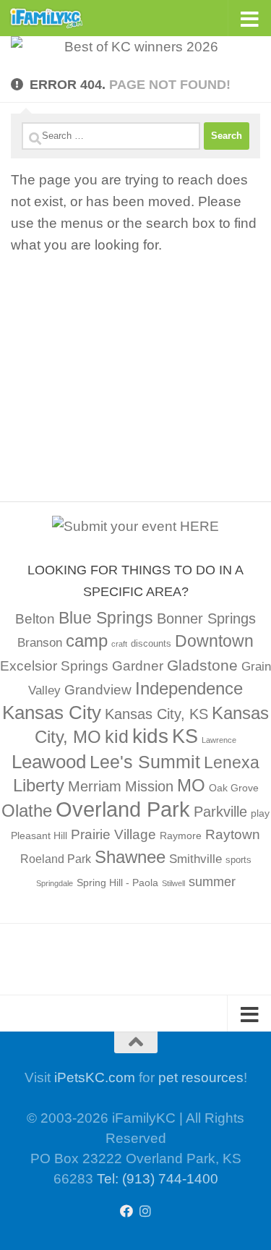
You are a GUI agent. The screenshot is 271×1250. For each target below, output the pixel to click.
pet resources (201, 1077)
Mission (149, 786)
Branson (39, 643)
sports (238, 860)
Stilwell (173, 883)
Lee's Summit (145, 762)
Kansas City (51, 712)
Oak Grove (234, 788)
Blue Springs (106, 617)
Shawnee (130, 857)
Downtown (214, 641)
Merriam (94, 786)
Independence (189, 688)
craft (119, 643)
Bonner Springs (206, 618)
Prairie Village (113, 834)
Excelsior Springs (54, 665)
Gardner (137, 665)
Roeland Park (55, 859)
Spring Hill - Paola (117, 882)
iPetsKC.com (94, 1077)
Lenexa (231, 762)
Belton (35, 618)
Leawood (49, 762)
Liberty (38, 785)
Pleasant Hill (39, 835)
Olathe (26, 810)
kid (117, 736)
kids (150, 736)
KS (185, 736)
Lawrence (219, 740)
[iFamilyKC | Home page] (58, 18)
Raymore (181, 835)
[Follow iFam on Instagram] (145, 1210)
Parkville (220, 812)
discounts (151, 644)
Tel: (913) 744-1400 (157, 1178)
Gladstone (202, 665)
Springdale (54, 883)
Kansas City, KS (156, 714)
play (260, 813)
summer (212, 882)
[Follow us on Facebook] (126, 1210)
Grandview (98, 689)
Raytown (232, 834)
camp (87, 640)
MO (191, 785)
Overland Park (123, 809)
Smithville (195, 859)
